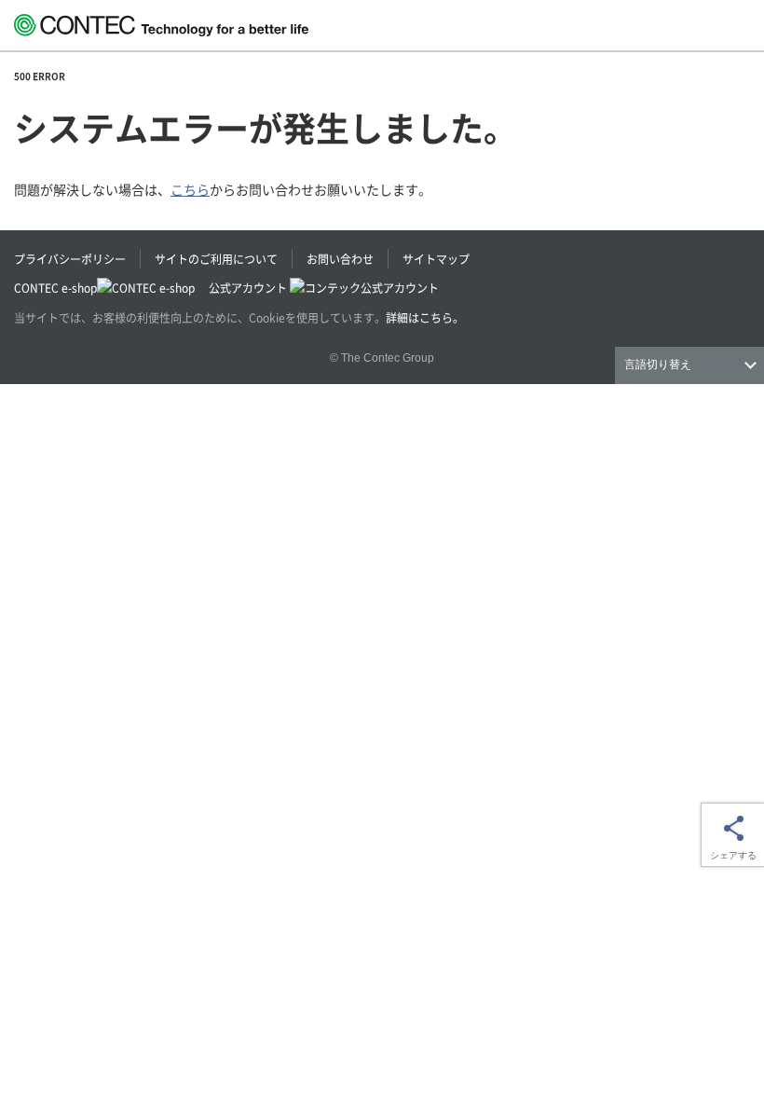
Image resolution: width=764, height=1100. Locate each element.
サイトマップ (436, 259)
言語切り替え (657, 364)
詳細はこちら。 (425, 317)
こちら (190, 189)
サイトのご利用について (216, 259)
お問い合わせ (340, 259)
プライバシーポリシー (70, 259)
